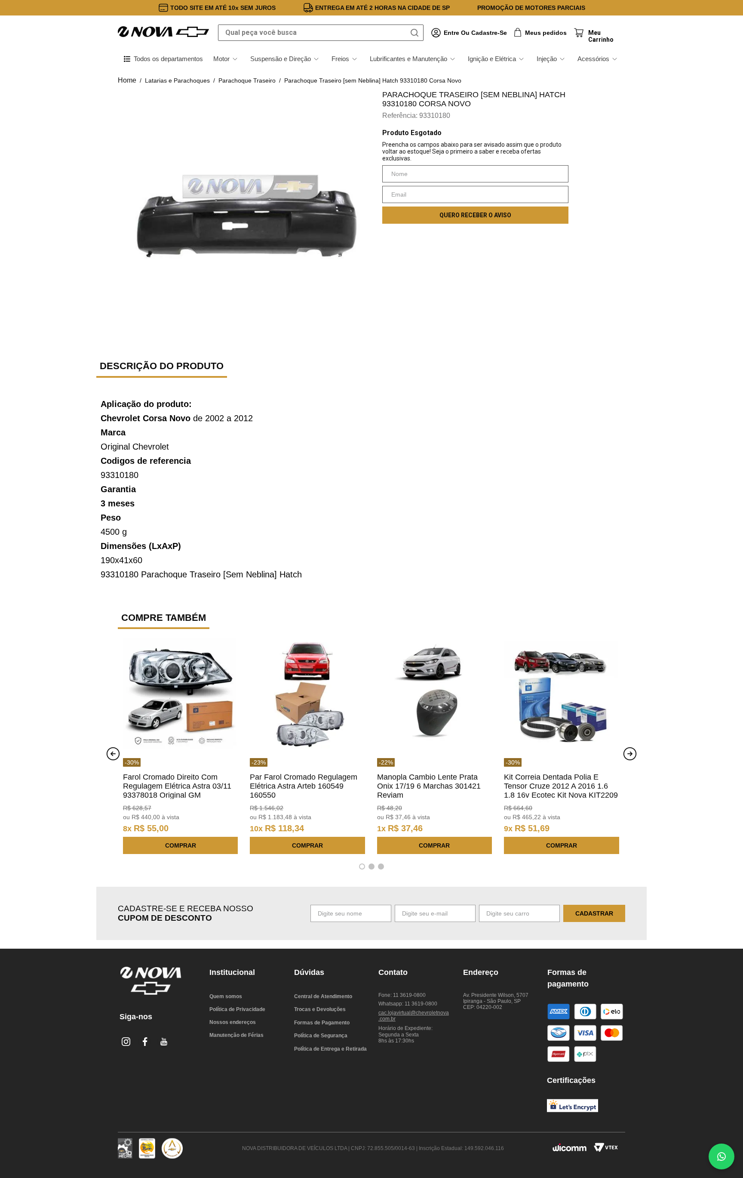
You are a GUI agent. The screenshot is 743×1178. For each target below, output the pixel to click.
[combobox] (321, 33)
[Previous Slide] (113, 753)
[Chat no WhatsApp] (721, 1156)
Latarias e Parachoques (177, 80)
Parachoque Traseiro (247, 80)
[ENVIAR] (475, 215)
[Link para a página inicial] (127, 80)
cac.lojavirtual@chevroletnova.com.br (413, 1016)
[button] (362, 866)
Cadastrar (594, 913)
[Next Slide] (630, 753)
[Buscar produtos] (416, 32)
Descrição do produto (162, 366)
